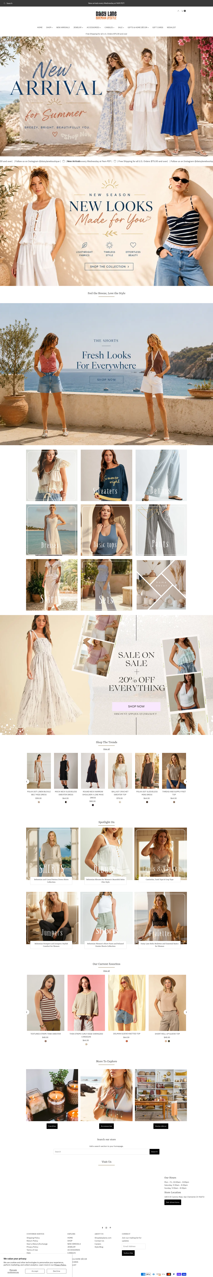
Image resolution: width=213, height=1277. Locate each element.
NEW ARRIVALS (63, 27)
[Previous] (26, 781)
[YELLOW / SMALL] (86, 1044)
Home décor (161, 1126)
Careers (98, 1244)
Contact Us (99, 1241)
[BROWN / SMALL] (46, 1041)
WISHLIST (171, 27)
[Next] (186, 781)
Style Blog (99, 1247)
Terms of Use (32, 1250)
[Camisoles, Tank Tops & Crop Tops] (160, 854)
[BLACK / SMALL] (66, 802)
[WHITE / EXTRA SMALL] (120, 802)
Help (29, 1253)
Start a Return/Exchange (37, 1244)
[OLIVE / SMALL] (169, 1041)
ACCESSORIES (93, 27)
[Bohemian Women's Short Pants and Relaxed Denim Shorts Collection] (106, 918)
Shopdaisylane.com (103, 1238)
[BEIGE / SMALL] (166, 1041)
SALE (120, 27)
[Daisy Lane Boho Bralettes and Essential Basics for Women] (160, 918)
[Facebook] (102, 1227)
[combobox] (37, 3)
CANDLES (109, 27)
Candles (52, 1126)
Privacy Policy (32, 1247)
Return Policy (32, 1241)
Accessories (106, 1126)
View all (106, 749)
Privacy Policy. (60, 1265)
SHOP (49, 27)
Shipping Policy (33, 1238)
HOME (39, 27)
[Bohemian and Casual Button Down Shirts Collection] (52, 854)
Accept (35, 1271)
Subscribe (128, 1253)
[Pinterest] (110, 1227)
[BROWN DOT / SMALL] (39, 802)
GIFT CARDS (157, 27)
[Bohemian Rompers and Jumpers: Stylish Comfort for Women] (52, 918)
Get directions (172, 1202)
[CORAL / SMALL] (127, 1041)
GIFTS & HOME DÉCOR (138, 27)
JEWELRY (77, 27)
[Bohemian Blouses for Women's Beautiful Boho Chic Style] (106, 854)
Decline (56, 1271)
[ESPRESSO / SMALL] (147, 802)
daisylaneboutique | (100, 161)
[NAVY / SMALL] (93, 805)
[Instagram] (106, 1227)
